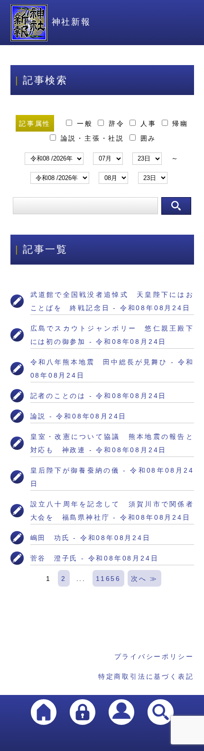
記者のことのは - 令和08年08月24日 (98, 395)
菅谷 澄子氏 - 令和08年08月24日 (94, 558)
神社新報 (71, 22)
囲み (146, 138)
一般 (85, 123)
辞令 (116, 123)
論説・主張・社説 (92, 138)
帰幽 (178, 123)
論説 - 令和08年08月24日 (78, 416)
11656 (108, 578)
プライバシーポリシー (154, 656)
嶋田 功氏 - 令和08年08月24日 (90, 538)
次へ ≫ (144, 578)
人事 (148, 123)
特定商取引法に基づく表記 (146, 676)
